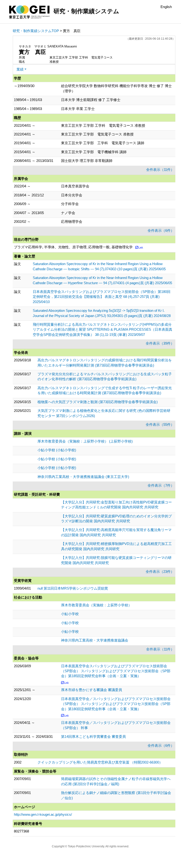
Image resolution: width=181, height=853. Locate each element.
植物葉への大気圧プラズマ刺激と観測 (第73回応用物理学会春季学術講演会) (97, 402)
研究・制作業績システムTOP (36, 31)
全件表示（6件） (161, 230)
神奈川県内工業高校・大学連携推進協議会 (94, 640)
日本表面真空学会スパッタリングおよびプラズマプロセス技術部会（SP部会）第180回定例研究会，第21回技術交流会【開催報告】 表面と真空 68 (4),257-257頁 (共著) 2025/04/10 (101, 297)
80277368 (21, 831)
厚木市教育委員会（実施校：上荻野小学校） (96, 605)
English (166, 7)
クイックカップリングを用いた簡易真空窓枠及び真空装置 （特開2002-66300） (100, 762)
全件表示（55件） (160, 424)
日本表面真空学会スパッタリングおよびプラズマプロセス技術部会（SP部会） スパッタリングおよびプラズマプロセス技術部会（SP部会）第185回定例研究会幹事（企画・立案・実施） (115, 671)
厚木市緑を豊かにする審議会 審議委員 (91, 690)
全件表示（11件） (160, 170)
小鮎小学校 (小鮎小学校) (56, 450)
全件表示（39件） (160, 343)
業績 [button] (20, 69)
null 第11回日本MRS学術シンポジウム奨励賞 (72, 588)
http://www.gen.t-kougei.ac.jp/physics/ (43, 814)
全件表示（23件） (160, 572)
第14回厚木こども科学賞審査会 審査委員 (93, 737)
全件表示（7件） (161, 485)
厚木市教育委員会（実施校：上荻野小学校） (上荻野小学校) (85, 441)
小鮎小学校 (70, 614)
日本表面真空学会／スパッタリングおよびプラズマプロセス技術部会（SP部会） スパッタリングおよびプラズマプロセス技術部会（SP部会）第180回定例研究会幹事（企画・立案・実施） (116, 704)
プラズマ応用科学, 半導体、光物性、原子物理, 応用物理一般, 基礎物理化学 (73, 247)
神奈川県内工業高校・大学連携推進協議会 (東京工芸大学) (83, 477)
